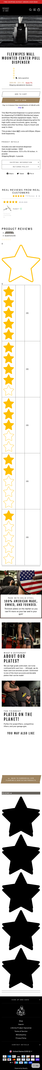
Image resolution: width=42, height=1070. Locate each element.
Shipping (12, 85)
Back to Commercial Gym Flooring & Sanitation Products (21, 779)
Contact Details (20, 1045)
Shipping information (21, 162)
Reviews (7, 793)
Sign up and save (20, 1000)
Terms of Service (21, 1031)
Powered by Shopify (21, 1068)
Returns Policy (21, 167)
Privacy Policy (21, 1038)
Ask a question (23, 78)
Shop (21, 1021)
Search (21, 1024)
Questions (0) (10, 236)
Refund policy (21, 1035)
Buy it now (20, 100)
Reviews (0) (9, 233)
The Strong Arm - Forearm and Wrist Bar (7, 215)
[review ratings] (14, 73)
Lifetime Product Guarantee (21, 1028)
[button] (14, 78)
